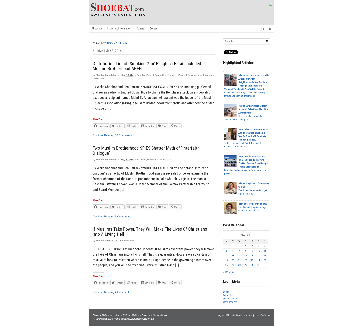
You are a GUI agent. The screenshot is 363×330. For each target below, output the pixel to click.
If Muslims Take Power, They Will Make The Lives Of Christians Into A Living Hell (150, 231)
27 (233, 265)
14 (239, 255)
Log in (226, 292)
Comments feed (230, 298)
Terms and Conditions (154, 315)
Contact (154, 28)
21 (239, 260)
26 (226, 265)
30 (252, 265)
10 (259, 251)
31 (259, 265)
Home (110, 43)
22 (246, 260)
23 (252, 260)
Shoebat (100, 240)
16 (252, 255)
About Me (97, 28)
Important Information (119, 28)
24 (259, 260)
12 (226, 255)
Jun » (231, 272)
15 (246, 255)
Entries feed (228, 295)
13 (233, 255)
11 (265, 251)
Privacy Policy (101, 315)
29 (246, 265)
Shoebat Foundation (106, 75)
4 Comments (122, 292)
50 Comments (123, 135)
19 (226, 260)
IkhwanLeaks (195, 75)
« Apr (225, 272)
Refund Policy (131, 315)
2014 (118, 43)
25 (265, 260)
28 (239, 265)
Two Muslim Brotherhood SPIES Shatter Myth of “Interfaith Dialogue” (146, 150)
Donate (140, 28)
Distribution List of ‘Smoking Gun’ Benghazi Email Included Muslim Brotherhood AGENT (147, 66)
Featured (172, 75)
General (182, 75)
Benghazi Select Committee (151, 75)
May (125, 43)
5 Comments (122, 216)
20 (233, 260)
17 (259, 255)
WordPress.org (230, 302)
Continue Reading (103, 135)
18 (265, 255)
